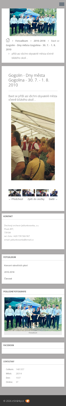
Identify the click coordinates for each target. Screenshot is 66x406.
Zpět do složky (36, 199)
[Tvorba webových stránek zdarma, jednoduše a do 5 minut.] (27, 401)
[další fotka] (52, 141)
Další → (53, 199)
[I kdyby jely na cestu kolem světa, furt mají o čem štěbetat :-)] (56, 195)
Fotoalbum (21, 40)
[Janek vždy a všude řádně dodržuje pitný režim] (28, 195)
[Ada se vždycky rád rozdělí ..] (42, 195)
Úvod (8, 40)
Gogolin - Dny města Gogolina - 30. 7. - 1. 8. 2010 (31, 47)
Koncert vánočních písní (16, 265)
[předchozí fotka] (14, 141)
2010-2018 (39, 40)
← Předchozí (15, 199)
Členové (8, 278)
